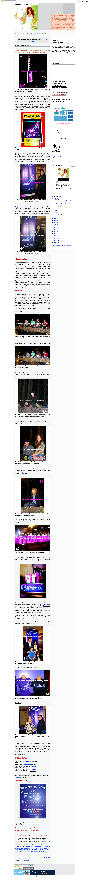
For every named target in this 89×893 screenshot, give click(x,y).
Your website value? (57, 157)
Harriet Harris (39, 848)
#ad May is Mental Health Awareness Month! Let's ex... (64, 204)
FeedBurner (67, 140)
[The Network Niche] (63, 126)
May (56, 199)
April (56, 210)
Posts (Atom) (25, 860)
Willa (44, 851)
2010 (55, 240)
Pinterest (17, 777)
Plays (43, 849)
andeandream (27, 764)
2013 (55, 235)
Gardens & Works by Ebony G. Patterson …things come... (63, 201)
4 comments (47, 846)
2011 (55, 239)
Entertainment (25, 848)
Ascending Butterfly (22, 4)
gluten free (32, 848)
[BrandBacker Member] (56, 152)
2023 (55, 198)
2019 (55, 224)
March (57, 212)
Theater (29, 851)
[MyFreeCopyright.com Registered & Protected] (63, 247)
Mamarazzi (22, 849)
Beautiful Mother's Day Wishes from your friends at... (64, 207)
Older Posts (47, 857)
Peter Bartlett (37, 849)
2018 (55, 226)
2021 (55, 220)
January (57, 216)
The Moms (23, 851)
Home (29, 857)
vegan (40, 851)
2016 (55, 229)
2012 (55, 237)
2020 (55, 222)
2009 (55, 242)
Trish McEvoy (35, 851)
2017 (55, 228)
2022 (55, 218)
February (57, 214)
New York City (29, 849)
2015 (55, 231)
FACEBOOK (69, 103)
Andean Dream (39, 602)
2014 (55, 233)
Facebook (33, 766)
